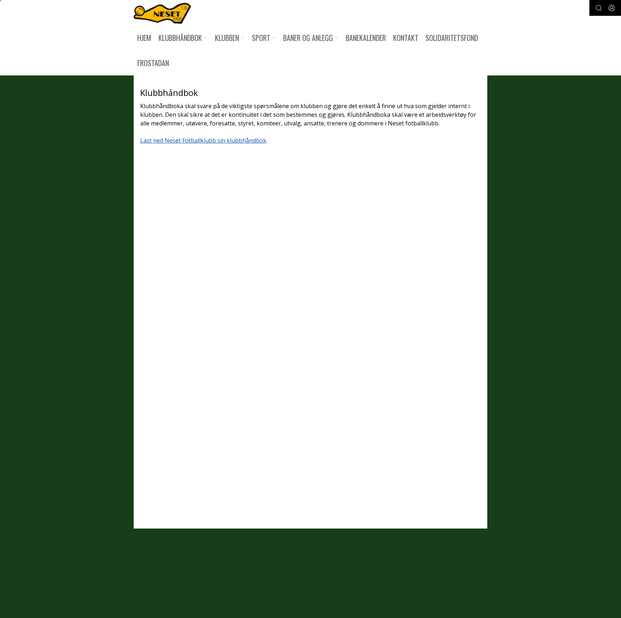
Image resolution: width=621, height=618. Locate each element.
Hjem (144, 37)
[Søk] (598, 7)
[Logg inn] (611, 7)
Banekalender (366, 37)
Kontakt (405, 37)
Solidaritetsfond (452, 37)
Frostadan (153, 62)
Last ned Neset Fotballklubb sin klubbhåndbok (203, 140)
